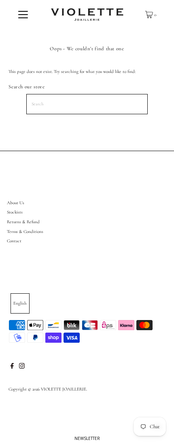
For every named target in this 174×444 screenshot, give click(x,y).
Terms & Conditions (25, 231)
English (20, 303)
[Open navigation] (23, 14)
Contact (14, 240)
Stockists (15, 212)
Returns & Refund (23, 221)
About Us (15, 202)
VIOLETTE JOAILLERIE (63, 389)
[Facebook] (12, 367)
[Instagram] (22, 367)
